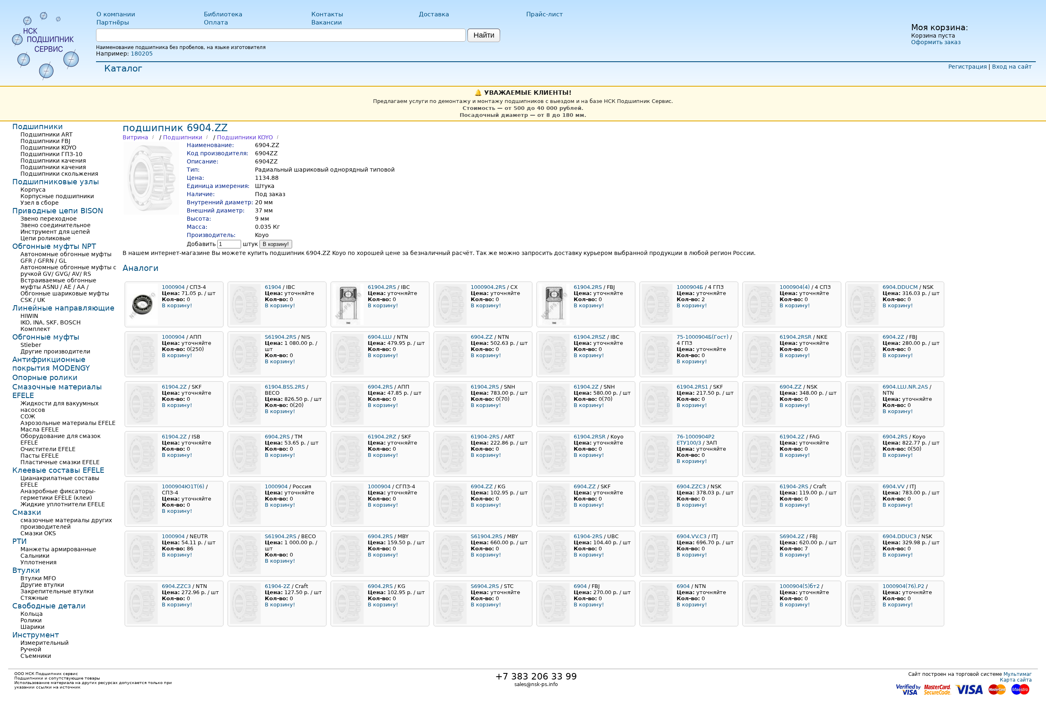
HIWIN (29, 316)
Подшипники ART (46, 134)
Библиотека (223, 14)
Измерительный (44, 642)
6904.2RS (380, 387)
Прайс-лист (544, 14)
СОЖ (27, 416)
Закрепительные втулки (57, 591)
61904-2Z (277, 586)
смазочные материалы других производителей (66, 523)
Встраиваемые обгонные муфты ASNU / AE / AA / (58, 283)
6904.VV (894, 486)
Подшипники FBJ (45, 141)
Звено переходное (48, 218)
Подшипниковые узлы (55, 181)
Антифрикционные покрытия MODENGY (51, 363)
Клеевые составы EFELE (58, 470)
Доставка (434, 14)
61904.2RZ (382, 437)
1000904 (173, 287)
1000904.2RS (488, 287)
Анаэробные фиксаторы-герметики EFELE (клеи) (58, 494)
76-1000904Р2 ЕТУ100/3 (696, 440)
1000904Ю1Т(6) (183, 486)
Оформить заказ (936, 42)
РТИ (19, 541)
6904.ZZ (482, 337)
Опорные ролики (45, 377)
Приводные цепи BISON (57, 210)
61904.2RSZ (590, 337)
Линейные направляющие (63, 308)
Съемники (35, 656)
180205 (142, 53)
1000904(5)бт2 (800, 586)
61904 (273, 287)
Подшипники (182, 137)
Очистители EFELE (48, 449)
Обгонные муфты (45, 337)
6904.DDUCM (900, 287)
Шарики (32, 627)
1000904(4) (795, 287)
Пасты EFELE (39, 455)
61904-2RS (485, 437)
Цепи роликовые (45, 238)
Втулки (26, 570)
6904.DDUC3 (899, 536)
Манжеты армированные (58, 549)
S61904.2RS (280, 337)
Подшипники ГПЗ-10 (51, 154)
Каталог (123, 68)
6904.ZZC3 (691, 486)
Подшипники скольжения (59, 173)
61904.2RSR (795, 337)
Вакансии (326, 22)
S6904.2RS (485, 586)
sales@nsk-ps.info (536, 684)
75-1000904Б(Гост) (703, 337)
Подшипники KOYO (245, 137)
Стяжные (34, 598)
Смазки (26, 512)
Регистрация (967, 66)
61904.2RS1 (692, 387)
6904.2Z (893, 337)
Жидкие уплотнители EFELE (62, 504)
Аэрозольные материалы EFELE (68, 423)
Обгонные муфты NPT (54, 246)
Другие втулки (42, 584)
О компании (115, 14)
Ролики (31, 620)
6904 (580, 586)
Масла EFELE (39, 429)
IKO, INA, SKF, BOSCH (50, 322)
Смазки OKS (38, 533)
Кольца (31, 613)
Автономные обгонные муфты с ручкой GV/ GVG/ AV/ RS (68, 270)
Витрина (135, 137)
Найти (484, 35)
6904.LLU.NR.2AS (905, 387)
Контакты (327, 14)
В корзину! (276, 244)
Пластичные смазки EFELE (60, 462)
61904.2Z (174, 387)
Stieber (30, 345)
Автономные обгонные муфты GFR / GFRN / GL (66, 257)
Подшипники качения (53, 160)
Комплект (35, 329)
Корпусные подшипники (57, 196)
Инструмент (35, 634)
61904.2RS (382, 287)
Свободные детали (49, 605)
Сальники (34, 555)
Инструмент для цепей (55, 231)
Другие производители (55, 351)
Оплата (216, 22)
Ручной (30, 649)
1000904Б (690, 287)
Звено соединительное (55, 225)
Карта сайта (1016, 680)
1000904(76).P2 (903, 586)
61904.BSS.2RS (285, 387)
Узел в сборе (39, 202)
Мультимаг (1018, 674)
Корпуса (33, 189)
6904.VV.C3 (691, 536)
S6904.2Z (792, 536)
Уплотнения (38, 562)
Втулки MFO (38, 578)
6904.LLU (380, 337)
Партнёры (112, 22)
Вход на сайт (1012, 66)
